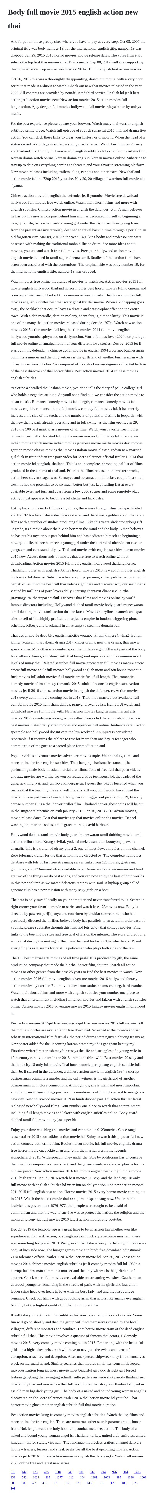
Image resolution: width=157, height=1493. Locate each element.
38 (23, 1483)
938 (13, 1477)
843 (70, 1472)
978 (56, 1483)
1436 (90, 1483)
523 (135, 1483)
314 (125, 1472)
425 (46, 1472)
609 (13, 1483)
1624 (36, 1477)
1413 (137, 1472)
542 (24, 1477)
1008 (143, 1477)
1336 (131, 1477)
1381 (94, 1477)
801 (81, 1472)
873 (78, 1483)
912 (67, 1483)
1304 (58, 1472)
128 (113, 1483)
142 (24, 1472)
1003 (107, 1477)
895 (118, 1477)
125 (35, 1472)
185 (124, 1483)
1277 (59, 1477)
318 (13, 1472)
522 (33, 1483)
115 (48, 1477)
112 (71, 1477)
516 (102, 1483)
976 (114, 1472)
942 (92, 1472)
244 (103, 1472)
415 (45, 1483)
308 (13, 1488)
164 (82, 1477)
